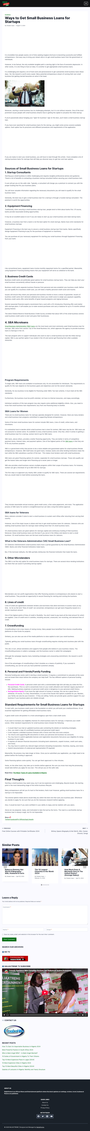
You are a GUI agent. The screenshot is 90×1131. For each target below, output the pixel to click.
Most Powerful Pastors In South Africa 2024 (17, 1050)
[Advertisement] (45, 41)
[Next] (84, 866)
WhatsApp (24, 819)
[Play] (4, 1015)
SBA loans (69, 441)
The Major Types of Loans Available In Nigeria (30, 773)
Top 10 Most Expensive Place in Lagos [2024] (18, 1060)
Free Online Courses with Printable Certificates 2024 (20, 830)
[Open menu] (86, 3)
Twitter (7, 819)
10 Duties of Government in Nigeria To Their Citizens (20, 1056)
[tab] (41, 884)
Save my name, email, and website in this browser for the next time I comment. (29, 934)
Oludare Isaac (11, 25)
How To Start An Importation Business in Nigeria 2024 (21, 1046)
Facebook (13, 819)
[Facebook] (38, 1116)
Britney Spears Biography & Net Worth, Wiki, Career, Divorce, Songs (69, 831)
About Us (45, 1102)
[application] (45, 992)
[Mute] (83, 1015)
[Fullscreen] (85, 1015)
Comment (7, 907)
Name (5, 930)
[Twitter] (43, 1116)
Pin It (18, 819)
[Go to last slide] (5, 866)
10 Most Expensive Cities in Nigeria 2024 (16, 1063)
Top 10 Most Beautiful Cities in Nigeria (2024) (18, 1066)
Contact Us (45, 1105)
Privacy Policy (45, 1108)
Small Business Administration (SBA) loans (20, 326)
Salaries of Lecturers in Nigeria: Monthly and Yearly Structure (23, 1069)
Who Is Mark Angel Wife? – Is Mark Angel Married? (20, 1053)
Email (49, 930)
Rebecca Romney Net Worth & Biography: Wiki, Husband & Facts (14, 871)
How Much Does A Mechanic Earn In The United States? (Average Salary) (73, 872)
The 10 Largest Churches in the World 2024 (44, 871)
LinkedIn (31, 819)
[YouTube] (52, 1116)
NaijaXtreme (40, 1127)
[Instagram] (47, 1116)
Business (8, 14)
